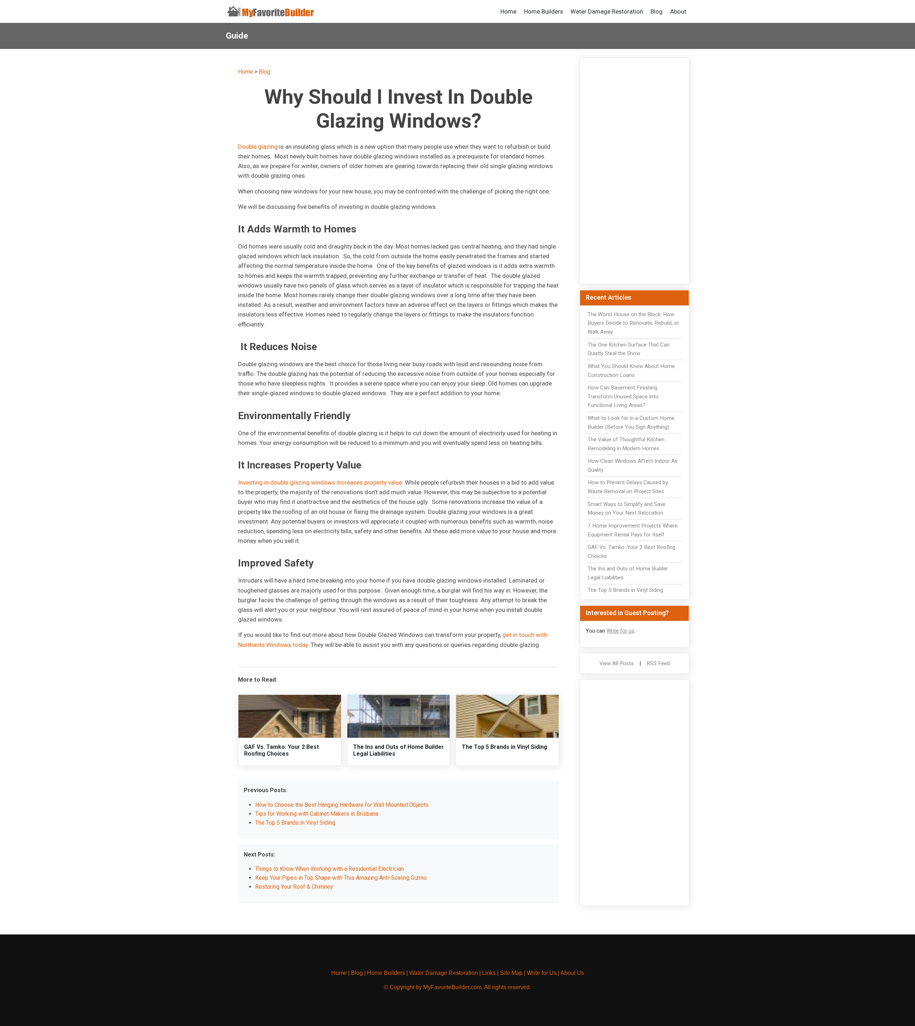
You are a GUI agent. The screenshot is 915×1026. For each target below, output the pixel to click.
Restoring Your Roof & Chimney (294, 886)
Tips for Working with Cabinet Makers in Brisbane (317, 813)
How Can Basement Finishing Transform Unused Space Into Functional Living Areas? (623, 396)
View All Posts (616, 663)
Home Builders (543, 11)
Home (508, 11)
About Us (572, 973)
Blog (657, 11)
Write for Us (542, 973)
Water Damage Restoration (606, 11)
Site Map (511, 973)
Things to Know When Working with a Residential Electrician (329, 868)
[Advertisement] (634, 171)
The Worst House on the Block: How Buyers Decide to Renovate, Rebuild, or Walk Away (633, 323)
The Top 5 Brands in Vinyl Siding (504, 746)
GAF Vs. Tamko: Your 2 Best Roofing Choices (281, 750)
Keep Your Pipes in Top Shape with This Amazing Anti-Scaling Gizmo (341, 877)
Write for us (620, 631)
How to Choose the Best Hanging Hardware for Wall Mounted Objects (342, 804)
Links (489, 973)
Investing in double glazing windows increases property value (320, 482)
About (678, 11)
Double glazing (258, 146)
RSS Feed (658, 663)
